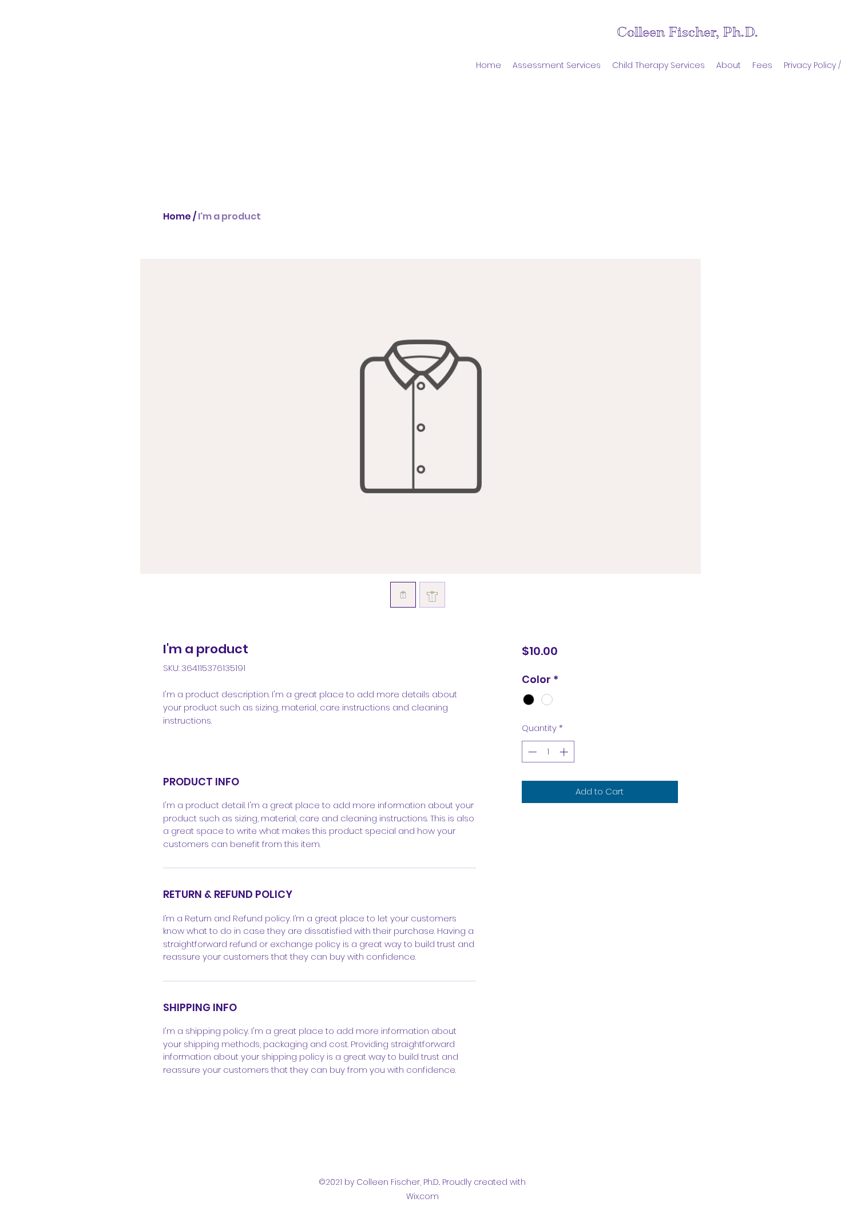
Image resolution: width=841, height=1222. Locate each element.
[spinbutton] (547, 751)
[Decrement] (531, 751)
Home (177, 216)
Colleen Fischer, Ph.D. (687, 32)
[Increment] (565, 751)
